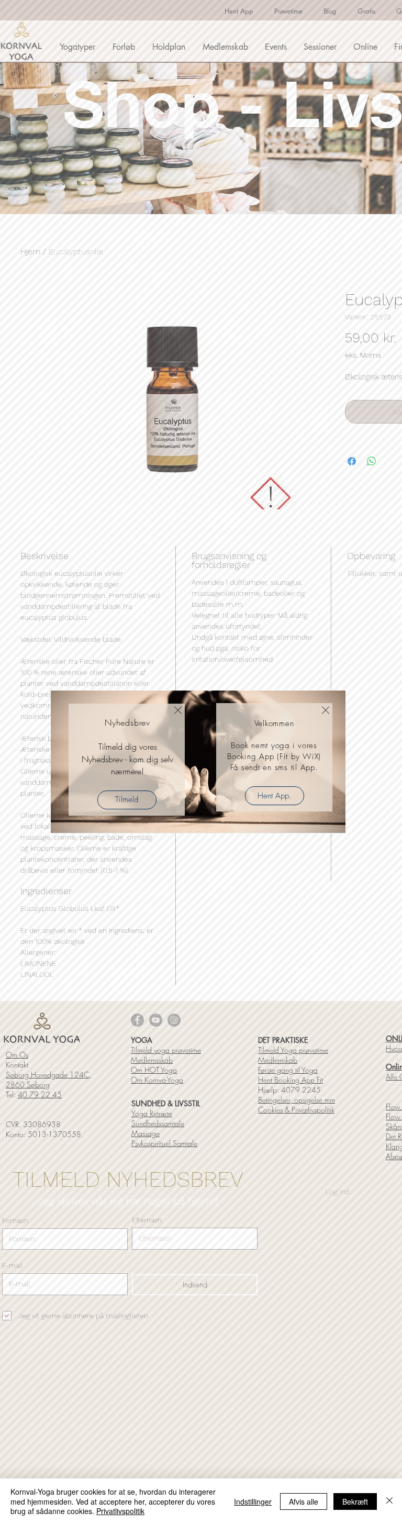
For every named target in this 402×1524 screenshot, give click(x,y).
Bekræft (355, 1501)
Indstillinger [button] (253, 1501)
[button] (178, 710)
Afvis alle (303, 1501)
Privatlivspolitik (120, 1511)
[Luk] (389, 1501)
